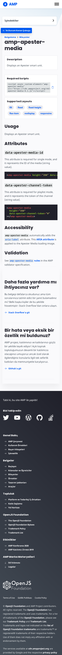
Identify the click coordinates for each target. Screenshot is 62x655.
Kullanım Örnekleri (17, 445)
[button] (56, 4)
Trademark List (15, 532)
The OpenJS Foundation (19, 520)
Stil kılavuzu (14, 562)
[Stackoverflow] (51, 418)
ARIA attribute (45, 239)
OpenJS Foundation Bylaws (21, 524)
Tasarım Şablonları (17, 482)
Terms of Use (9, 597)
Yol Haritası (14, 507)
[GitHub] (40, 418)
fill (10, 107)
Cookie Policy (41, 597)
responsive (46, 113)
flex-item (14, 113)
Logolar (12, 566)
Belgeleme (10, 37)
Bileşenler (24, 37)
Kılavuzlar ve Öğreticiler (20, 470)
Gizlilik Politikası (25, 597)
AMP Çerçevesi (15, 441)
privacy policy (50, 652)
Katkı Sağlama (15, 503)
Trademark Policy (16, 528)
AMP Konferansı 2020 (18, 545)
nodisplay (30, 113)
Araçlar (11, 486)
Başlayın (12, 466)
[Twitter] (6, 418)
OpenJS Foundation (15, 606)
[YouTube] (17, 418)
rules (25, 260)
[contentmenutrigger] (29, 21)
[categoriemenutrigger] (16, 30)
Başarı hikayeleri (16, 449)
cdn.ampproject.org (38, 648)
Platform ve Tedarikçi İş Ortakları (24, 499)
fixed (20, 107)
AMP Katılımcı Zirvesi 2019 (21, 549)
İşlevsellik (13, 453)
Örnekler (12, 478)
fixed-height (35, 107)
